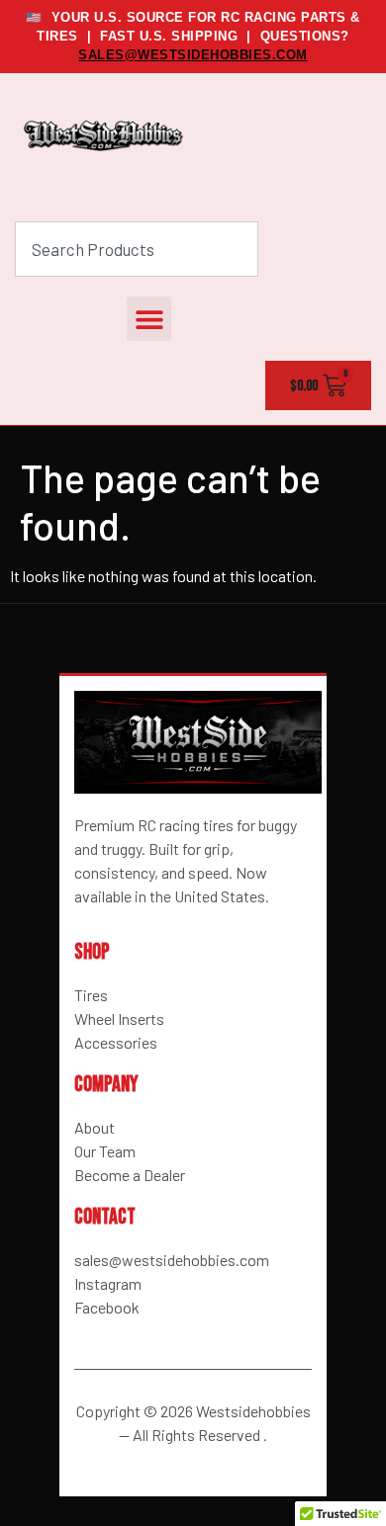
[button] (149, 319)
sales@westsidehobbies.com (193, 55)
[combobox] (136, 249)
